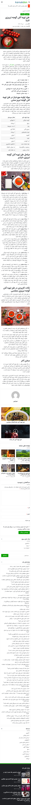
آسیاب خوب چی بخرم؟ (23, 621)
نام (29, 508)
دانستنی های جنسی (24, 742)
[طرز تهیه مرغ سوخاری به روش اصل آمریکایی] (23, 468)
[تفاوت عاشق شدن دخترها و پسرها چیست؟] (8, 468)
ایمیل (28, 514)
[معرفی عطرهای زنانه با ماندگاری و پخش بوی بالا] (26, 794)
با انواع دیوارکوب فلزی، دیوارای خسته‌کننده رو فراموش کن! (15, 589)
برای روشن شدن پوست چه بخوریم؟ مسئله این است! (16, 678)
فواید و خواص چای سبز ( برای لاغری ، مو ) (24, 459)
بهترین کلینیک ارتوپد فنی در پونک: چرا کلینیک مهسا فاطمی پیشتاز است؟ (15, 598)
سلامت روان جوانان (24, 609)
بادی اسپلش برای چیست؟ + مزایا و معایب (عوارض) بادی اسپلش (15, 694)
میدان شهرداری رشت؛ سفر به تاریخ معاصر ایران (18, 653)
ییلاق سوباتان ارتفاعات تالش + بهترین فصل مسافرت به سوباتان (16, 706)
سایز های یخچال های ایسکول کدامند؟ (20, 582)
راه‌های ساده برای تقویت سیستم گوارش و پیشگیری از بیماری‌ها (16, 602)
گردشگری (27, 756)
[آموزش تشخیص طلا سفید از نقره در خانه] (26, 774)
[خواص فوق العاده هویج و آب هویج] (8, 453)
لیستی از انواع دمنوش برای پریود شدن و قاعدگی (17, 691)
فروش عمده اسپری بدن (23, 595)
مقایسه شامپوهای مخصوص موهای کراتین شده (18, 718)
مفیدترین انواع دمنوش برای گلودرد (21, 641)
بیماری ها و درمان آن (24, 738)
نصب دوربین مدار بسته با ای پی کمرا (20, 688)
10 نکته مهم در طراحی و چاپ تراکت (20, 723)
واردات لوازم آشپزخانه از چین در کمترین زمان (18, 646)
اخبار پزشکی (26, 735)
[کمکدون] (21, 2)
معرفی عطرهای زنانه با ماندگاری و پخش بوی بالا (17, 573)
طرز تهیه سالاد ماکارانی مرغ (22, 671)
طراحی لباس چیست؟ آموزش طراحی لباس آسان (18, 586)
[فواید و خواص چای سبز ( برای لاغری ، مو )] (23, 453)
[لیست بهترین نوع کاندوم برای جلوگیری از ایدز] (26, 781)
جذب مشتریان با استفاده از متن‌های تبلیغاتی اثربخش (16, 623)
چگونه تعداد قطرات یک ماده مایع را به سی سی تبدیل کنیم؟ (16, 631)
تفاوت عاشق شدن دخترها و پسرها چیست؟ (8, 474)
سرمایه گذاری (26, 754)
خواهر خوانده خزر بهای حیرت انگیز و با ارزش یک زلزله (16, 673)
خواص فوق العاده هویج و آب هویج (8, 459)
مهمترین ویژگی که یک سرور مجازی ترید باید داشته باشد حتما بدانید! (16, 700)
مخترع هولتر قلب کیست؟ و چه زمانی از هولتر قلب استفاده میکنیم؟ (15, 665)
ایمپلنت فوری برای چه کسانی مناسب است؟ (18, 650)
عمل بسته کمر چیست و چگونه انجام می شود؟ (18, 668)
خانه (27, 11)
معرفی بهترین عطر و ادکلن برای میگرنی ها (17, 6)
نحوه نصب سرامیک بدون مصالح (21, 614)
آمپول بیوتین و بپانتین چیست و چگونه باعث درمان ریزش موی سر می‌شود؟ (15, 685)
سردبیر (27, 24)
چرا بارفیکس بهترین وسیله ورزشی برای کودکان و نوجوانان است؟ (15, 606)
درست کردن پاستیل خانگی (23, 657)
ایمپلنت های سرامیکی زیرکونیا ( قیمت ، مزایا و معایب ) (16, 660)
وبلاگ (22, 14)
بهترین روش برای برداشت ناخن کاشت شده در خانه (17, 697)
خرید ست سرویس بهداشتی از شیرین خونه (19, 709)
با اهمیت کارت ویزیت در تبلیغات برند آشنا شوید (18, 625)
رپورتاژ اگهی (26, 747)
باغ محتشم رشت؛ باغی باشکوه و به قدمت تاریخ (18, 639)
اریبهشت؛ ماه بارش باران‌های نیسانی (20, 643)
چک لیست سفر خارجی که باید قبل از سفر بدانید (18, 680)
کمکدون (27, 543)
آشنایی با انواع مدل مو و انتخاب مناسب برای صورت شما (15, 611)
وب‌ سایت (27, 520)
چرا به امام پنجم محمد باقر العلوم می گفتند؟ (18, 634)
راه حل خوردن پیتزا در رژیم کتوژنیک (20, 636)
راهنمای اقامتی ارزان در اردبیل (22, 662)
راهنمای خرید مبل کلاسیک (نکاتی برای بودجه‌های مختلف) (15, 580)
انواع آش (11, 65)
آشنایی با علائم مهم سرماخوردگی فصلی (20, 720)
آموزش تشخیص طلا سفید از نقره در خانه (19, 566)
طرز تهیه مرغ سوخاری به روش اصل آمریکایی (24, 474)
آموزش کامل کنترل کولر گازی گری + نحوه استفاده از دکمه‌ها (17, 592)
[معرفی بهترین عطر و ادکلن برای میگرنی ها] (26, 788)
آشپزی (24, 11)
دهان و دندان (25, 745)
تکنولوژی (27, 740)
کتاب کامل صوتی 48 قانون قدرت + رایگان (19, 618)
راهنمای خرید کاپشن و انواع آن (21, 655)
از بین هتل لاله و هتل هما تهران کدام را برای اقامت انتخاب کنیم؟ (15, 712)
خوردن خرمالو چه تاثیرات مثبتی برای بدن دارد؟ (18, 675)
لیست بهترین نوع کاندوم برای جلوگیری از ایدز (18, 569)
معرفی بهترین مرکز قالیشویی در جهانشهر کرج (18, 628)
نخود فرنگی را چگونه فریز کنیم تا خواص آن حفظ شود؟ (16, 682)
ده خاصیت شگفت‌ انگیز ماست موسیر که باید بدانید (17, 616)
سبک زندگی (26, 752)
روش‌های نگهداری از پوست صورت (21, 648)
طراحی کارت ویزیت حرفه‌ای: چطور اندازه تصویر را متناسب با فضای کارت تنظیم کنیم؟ (15, 576)
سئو (28, 749)
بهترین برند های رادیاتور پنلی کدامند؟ (20, 584)
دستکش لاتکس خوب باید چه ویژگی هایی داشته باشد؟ (16, 703)
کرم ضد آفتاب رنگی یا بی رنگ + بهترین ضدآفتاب (17, 716)
